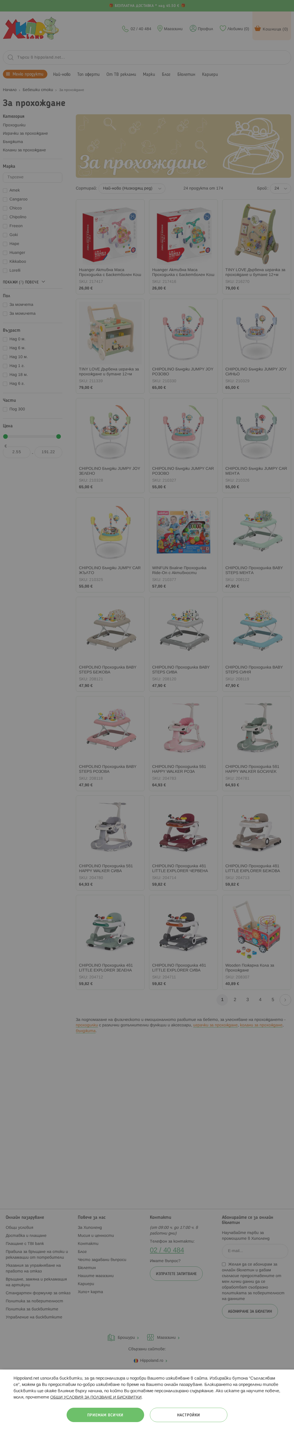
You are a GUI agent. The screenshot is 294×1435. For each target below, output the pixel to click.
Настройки (188, 1415)
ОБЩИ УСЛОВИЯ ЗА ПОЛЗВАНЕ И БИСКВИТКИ (96, 1397)
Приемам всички (105, 1415)
